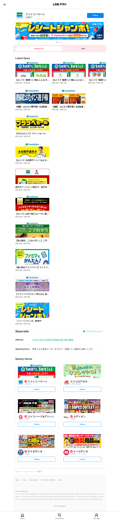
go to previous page (5, 4)
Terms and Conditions (48, 480)
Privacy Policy (33, 480)
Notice (17, 480)
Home (22, 518)
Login (60, 480)
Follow (95, 16)
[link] (19, 15)
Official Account (94, 331)
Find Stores (59, 518)
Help (24, 480)
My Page (96, 518)
